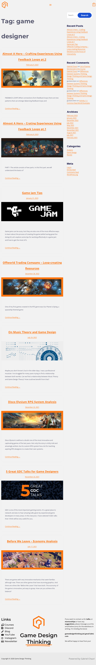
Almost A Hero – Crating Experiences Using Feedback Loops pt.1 (77, 39)
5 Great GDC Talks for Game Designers (32, 471)
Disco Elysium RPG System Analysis (32, 402)
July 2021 (70, 135)
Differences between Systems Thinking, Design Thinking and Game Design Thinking (79, 75)
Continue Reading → (12, 108)
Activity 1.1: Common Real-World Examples (78, 101)
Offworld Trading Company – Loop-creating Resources (77, 47)
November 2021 (73, 130)
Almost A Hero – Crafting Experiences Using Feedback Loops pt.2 (77, 32)
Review (69, 155)
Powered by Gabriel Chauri (82, 658)
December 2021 (72, 128)
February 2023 (72, 115)
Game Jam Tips (32, 193)
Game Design (72, 152)
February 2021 (72, 137)
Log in (69, 167)
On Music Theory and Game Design (32, 332)
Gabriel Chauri (72, 66)
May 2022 (70, 125)
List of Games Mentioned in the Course (78, 67)
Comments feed (73, 172)
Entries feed (71, 170)
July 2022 (70, 123)
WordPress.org (72, 174)
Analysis (70, 150)
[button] (50, 5)
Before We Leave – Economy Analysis (32, 541)
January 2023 (71, 118)
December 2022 (72, 120)
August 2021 (71, 132)
